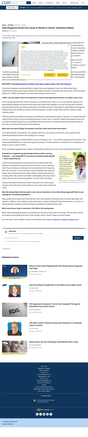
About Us (44, 366)
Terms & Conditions (44, 383)
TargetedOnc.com (44, 376)
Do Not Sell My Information (44, 387)
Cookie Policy (51, 70)
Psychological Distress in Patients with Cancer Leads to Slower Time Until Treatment (41, 84)
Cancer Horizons (51, 7)
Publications (74, 7)
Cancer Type (11, 7)
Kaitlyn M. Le (42, 271)
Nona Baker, (34, 271)
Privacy (44, 385)
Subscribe (77, 238)
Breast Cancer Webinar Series (38, 7)
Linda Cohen (34, 288)
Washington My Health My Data (44, 389)
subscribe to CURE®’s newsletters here (66, 219)
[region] (44, 62)
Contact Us (44, 372)
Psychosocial (6, 248)
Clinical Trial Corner (61, 7)
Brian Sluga (34, 328)
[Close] (68, 46)
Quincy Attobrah (36, 309)
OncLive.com (44, 379)
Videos (80, 7)
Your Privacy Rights (44, 391)
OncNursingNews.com (44, 381)
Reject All (49, 74)
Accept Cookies (63, 74)
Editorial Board (44, 370)
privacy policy (36, 241)
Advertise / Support (44, 368)
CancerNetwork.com (44, 374)
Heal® (68, 7)
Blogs (28, 7)
